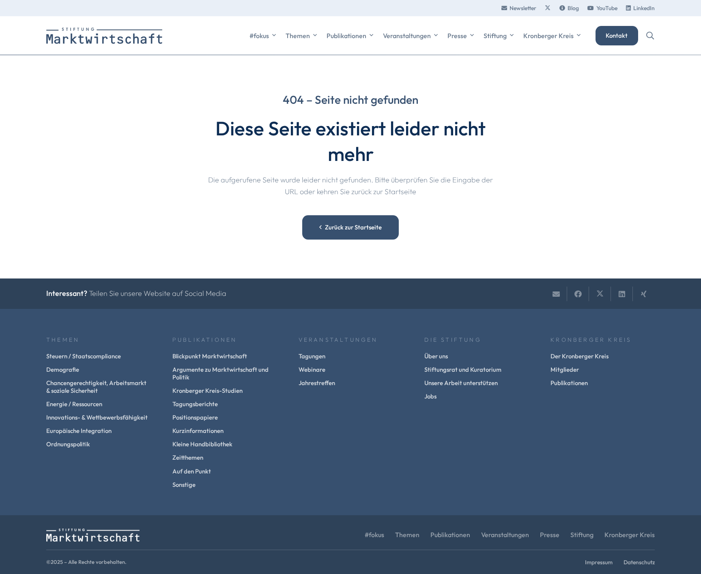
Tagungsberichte (195, 404)
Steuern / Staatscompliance (83, 356)
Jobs (430, 396)
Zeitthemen (187, 457)
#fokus (374, 535)
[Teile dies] (578, 294)
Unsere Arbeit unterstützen (461, 383)
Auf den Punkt (191, 471)
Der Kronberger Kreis (579, 356)
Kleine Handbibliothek (202, 444)
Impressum (599, 562)
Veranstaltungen (505, 535)
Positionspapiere (195, 417)
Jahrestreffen (317, 383)
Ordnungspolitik (68, 444)
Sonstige (184, 484)
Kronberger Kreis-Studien (207, 390)
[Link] (547, 8)
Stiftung (581, 535)
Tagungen (312, 356)
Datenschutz (639, 562)
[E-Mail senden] (556, 294)
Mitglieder (564, 369)
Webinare (312, 369)
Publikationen (569, 383)
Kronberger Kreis (629, 535)
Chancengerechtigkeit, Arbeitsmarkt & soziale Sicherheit (96, 386)
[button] (274, 35)
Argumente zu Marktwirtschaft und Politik (220, 373)
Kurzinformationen (198, 431)
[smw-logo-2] (104, 36)
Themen (407, 535)
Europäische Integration (79, 431)
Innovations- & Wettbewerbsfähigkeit (97, 417)
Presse (549, 535)
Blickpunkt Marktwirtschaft (209, 356)
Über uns (436, 356)
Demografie (62, 369)
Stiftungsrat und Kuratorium (462, 369)
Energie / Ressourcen (74, 404)
